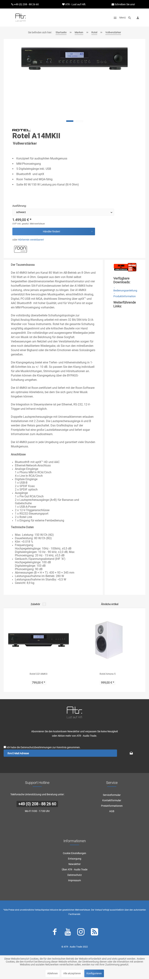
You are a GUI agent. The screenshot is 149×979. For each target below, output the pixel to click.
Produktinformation (124, 296)
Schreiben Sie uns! (124, 4)
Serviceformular (112, 794)
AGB (111, 811)
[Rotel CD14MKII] (38, 640)
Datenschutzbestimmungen (36, 747)
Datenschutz (74, 874)
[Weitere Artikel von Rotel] (21, 130)
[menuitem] (119, 17)
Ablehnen (52, 973)
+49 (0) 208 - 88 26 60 (37, 804)
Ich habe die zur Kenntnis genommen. (43, 747)
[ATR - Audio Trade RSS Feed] (94, 932)
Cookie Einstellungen (74, 853)
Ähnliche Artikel (109, 604)
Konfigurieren (94, 973)
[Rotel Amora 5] (107, 640)
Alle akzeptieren (72, 973)
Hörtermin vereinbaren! (31, 239)
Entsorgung (74, 858)
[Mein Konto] (137, 17)
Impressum (74, 880)
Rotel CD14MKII (38, 673)
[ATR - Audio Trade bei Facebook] (54, 932)
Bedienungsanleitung (125, 290)
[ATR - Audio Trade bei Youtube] (68, 932)
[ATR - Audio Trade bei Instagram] (80, 932)
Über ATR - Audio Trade (74, 869)
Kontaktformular (111, 800)
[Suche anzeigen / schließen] (129, 17)
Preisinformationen (112, 805)
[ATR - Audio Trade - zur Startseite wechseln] (20, 17)
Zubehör (38, 604)
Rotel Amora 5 (108, 673)
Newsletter (75, 864)
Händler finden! (51, 231)
